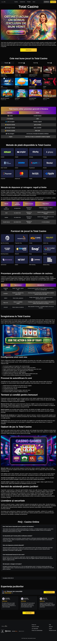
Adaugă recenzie (49, 592)
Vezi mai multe (28, 612)
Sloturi (48, 62)
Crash (34, 62)
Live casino (20, 62)
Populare (7, 62)
